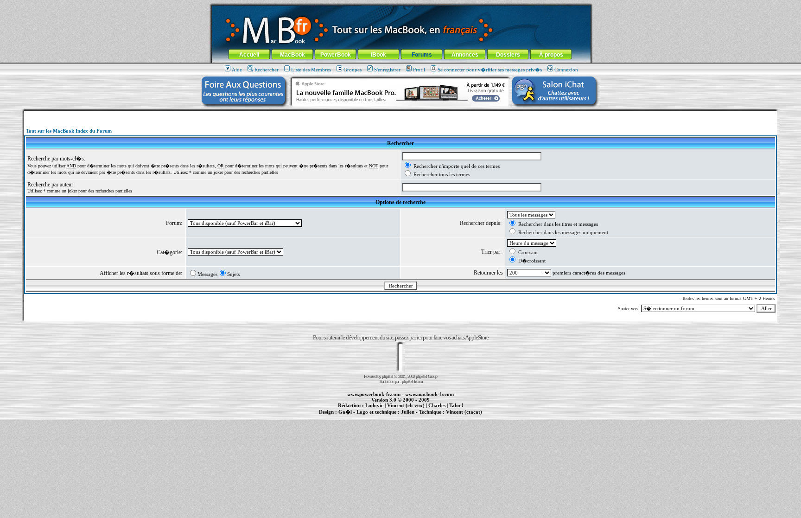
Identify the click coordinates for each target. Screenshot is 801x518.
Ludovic (374, 405)
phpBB (387, 376)
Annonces (464, 54)
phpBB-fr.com (412, 381)
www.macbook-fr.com (429, 394)
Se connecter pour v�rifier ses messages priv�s (490, 69)
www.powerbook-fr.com (373, 394)
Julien (407, 412)
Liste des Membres (311, 69)
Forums (422, 54)
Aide (237, 69)
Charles (436, 405)
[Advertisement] (400, 114)
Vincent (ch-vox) (406, 405)
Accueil (249, 54)
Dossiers (508, 54)
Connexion (566, 69)
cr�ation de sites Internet (461, 417)
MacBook (292, 54)
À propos (551, 54)
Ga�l (345, 412)
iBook (378, 54)
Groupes (352, 69)
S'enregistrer (387, 69)
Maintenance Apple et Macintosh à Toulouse (415, 417)
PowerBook (335, 54)
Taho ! (456, 405)
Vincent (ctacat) (464, 412)
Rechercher (266, 69)
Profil (419, 69)
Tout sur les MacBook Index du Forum (69, 131)
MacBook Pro (367, 417)
